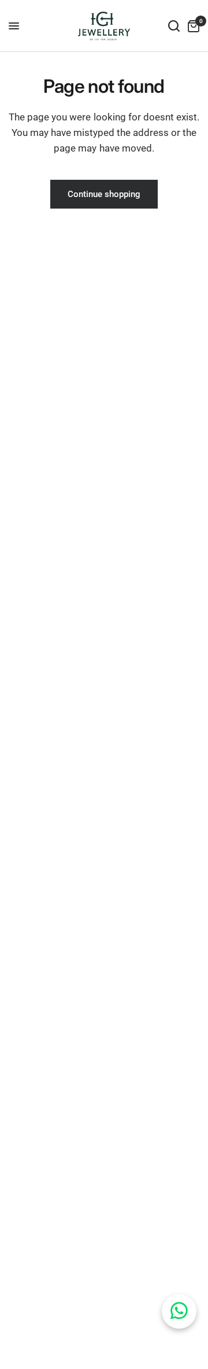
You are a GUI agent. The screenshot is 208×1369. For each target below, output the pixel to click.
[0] (191, 26)
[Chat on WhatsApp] (179, 1311)
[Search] (174, 26)
